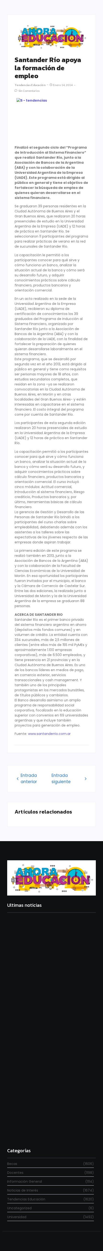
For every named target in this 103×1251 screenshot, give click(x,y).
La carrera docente (23, 980)
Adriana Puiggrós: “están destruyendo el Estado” (49, 1050)
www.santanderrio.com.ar (49, 733)
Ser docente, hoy (22, 1133)
